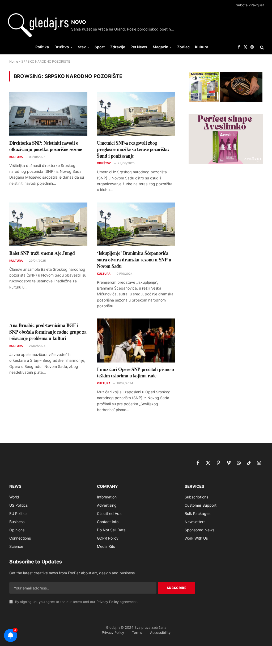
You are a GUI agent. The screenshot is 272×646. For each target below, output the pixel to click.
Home (13, 61)
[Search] (261, 47)
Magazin (160, 47)
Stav (82, 47)
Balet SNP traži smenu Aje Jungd (42, 253)
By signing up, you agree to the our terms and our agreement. (76, 602)
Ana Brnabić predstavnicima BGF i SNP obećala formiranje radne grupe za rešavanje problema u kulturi (47, 331)
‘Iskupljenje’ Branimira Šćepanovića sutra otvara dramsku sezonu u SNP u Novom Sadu (134, 259)
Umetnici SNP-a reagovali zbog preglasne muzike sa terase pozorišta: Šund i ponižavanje (133, 149)
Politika (42, 47)
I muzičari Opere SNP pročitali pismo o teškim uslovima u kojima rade (135, 372)
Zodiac (183, 47)
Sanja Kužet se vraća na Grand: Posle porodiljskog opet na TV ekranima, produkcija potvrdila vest (124, 29)
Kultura (201, 47)
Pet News (138, 47)
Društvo (61, 47)
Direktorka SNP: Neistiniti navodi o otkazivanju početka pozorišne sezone (45, 146)
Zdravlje (117, 47)
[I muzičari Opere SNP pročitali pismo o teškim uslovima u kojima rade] (136, 340)
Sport (100, 47)
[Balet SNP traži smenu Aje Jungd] (48, 224)
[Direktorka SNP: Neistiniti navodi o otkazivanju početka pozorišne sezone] (48, 114)
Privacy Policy (107, 602)
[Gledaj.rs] (38, 25)
